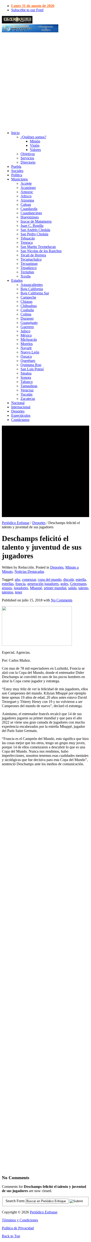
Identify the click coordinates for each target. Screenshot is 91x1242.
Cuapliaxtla (29, 209)
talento (83, 588)
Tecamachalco (31, 259)
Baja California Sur (35, 293)
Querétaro (28, 361)
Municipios (19, 179)
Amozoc (27, 192)
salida (72, 588)
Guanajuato (29, 323)
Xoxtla (26, 276)
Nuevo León (30, 352)
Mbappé (36, 588)
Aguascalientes (32, 285)
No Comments (61, 600)
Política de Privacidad (18, 1228)
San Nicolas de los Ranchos (41, 251)
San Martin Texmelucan (38, 247)
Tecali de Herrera (33, 255)
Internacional (20, 407)
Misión (35, 141)
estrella (81, 580)
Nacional (17, 403)
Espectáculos (20, 415)
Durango (27, 318)
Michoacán (29, 339)
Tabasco (27, 382)
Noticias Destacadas (29, 572)
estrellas (8, 584)
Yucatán (26, 394)
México (26, 335)
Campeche (28, 297)
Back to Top (11, 1236)
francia (20, 584)
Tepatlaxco (29, 268)
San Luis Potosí (32, 369)
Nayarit (26, 348)
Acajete (26, 183)
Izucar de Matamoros (36, 221)
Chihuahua (29, 306)
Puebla (16, 167)
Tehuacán (28, 238)
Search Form (15, 1201)
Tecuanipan (29, 264)
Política (16, 175)
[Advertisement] (45, 81)
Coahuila (27, 310)
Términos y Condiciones (20, 1220)
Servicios (27, 158)
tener (18, 592)
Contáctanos (20, 420)
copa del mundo (49, 580)
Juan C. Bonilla (32, 226)
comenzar (29, 580)
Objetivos (28, 154)
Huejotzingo (30, 217)
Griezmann (78, 584)
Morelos (27, 344)
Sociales (17, 171)
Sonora (26, 377)
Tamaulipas (29, 386)
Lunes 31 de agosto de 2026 (32, 6)
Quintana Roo (31, 365)
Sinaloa (26, 373)
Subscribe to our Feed (27, 10)
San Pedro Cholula (34, 234)
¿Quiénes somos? (33, 137)
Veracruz (27, 390)
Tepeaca (27, 242)
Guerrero (27, 327)
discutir (68, 580)
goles (64, 584)
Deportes (17, 411)
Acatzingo (28, 188)
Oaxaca (26, 356)
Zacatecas (28, 399)
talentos (7, 592)
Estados (17, 280)
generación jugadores (43, 584)
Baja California (32, 289)
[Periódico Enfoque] (17, 22)
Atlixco (26, 196)
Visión (34, 145)
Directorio (28, 162)
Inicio (15, 133)
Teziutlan (27, 272)
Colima (26, 314)
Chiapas (26, 302)
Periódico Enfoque (15, 523)
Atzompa (27, 200)
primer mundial (55, 588)
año (17, 580)
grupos (7, 588)
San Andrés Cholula (35, 230)
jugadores (21, 588)
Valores (35, 150)
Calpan (26, 204)
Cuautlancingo (31, 213)
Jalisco (25, 331)
